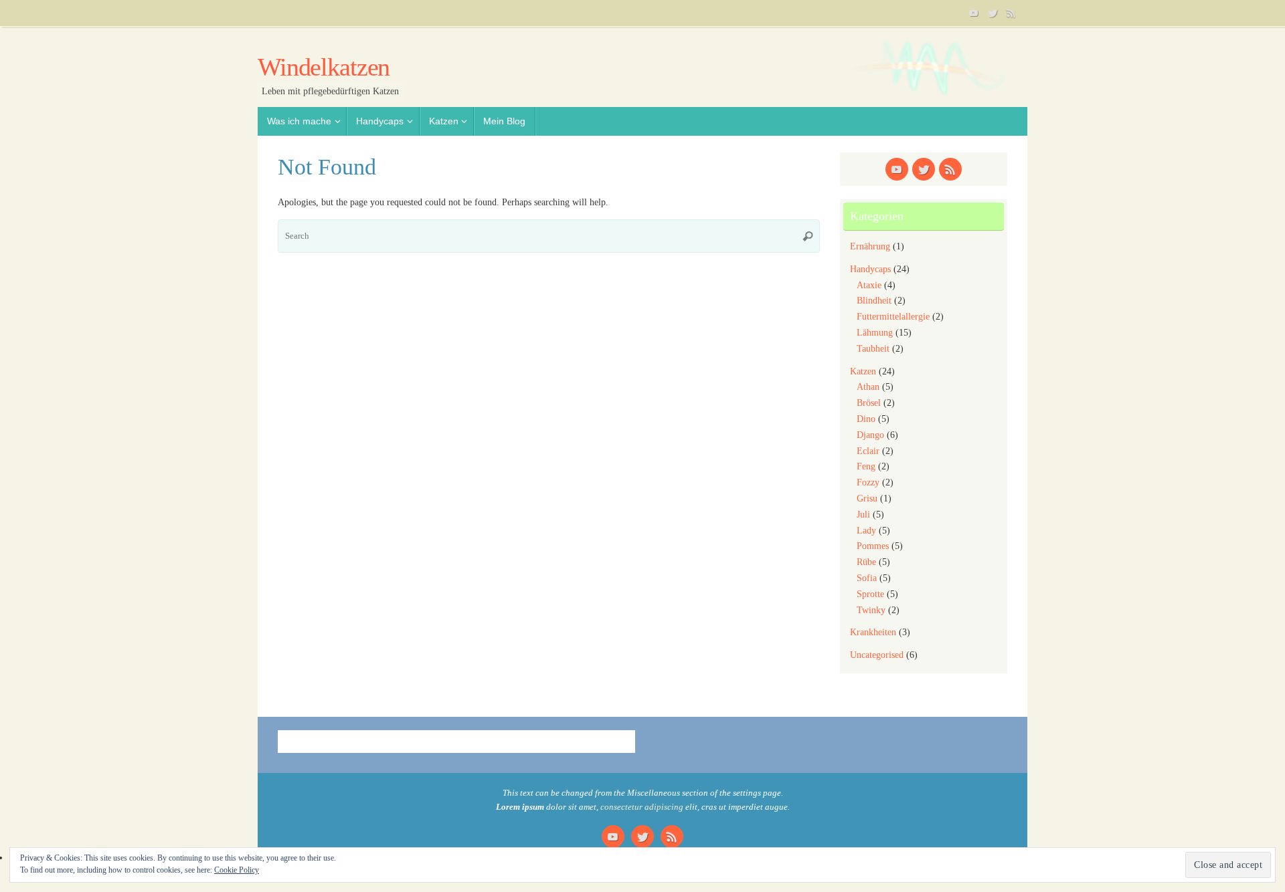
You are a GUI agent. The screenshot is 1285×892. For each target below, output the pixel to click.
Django (870, 435)
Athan (868, 387)
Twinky (871, 610)
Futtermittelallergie (893, 317)
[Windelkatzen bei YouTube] (973, 12)
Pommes (873, 546)
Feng (866, 466)
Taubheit (873, 349)
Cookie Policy (236, 870)
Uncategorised (877, 655)
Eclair (868, 451)
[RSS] (1011, 12)
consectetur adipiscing (641, 807)
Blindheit (874, 301)
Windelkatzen (324, 67)
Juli (863, 515)
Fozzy (868, 482)
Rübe (866, 562)
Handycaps (870, 269)
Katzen (863, 371)
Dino (866, 419)
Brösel (869, 403)
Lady (866, 531)
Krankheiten (873, 632)
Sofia (867, 578)
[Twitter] (992, 12)
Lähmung (875, 333)
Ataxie (869, 285)
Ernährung (870, 246)
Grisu (867, 498)
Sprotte (870, 594)
